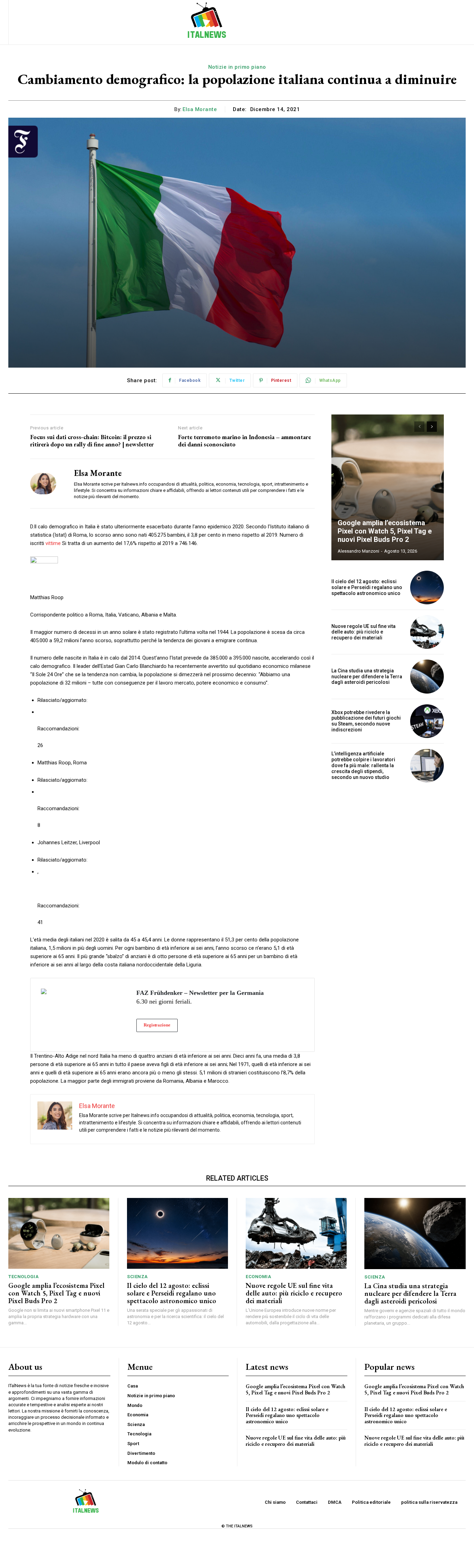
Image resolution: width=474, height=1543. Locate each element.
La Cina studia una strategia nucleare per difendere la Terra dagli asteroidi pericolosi (366, 676)
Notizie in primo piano (237, 67)
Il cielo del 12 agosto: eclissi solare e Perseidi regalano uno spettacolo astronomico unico (366, 587)
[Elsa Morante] (47, 483)
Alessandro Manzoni (358, 551)
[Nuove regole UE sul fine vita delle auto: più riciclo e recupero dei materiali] (427, 632)
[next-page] (432, 426)
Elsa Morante (200, 109)
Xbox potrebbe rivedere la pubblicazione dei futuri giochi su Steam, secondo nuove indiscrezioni (366, 721)
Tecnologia (23, 1276)
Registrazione (157, 1025)
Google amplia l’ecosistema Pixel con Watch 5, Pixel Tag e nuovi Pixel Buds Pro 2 (385, 531)
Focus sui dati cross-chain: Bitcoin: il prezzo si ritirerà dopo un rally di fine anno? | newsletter (92, 440)
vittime (53, 543)
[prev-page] (419, 426)
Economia (258, 1276)
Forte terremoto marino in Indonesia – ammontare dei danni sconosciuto (244, 440)
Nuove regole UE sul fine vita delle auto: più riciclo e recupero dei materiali (363, 632)
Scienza (137, 1276)
